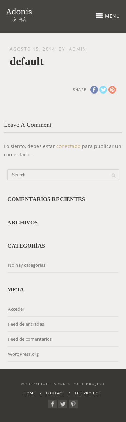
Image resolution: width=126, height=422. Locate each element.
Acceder (16, 309)
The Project (87, 393)
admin (77, 49)
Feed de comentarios (30, 339)
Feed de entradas (26, 324)
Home (30, 393)
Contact (55, 393)
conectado (68, 146)
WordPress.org (23, 354)
